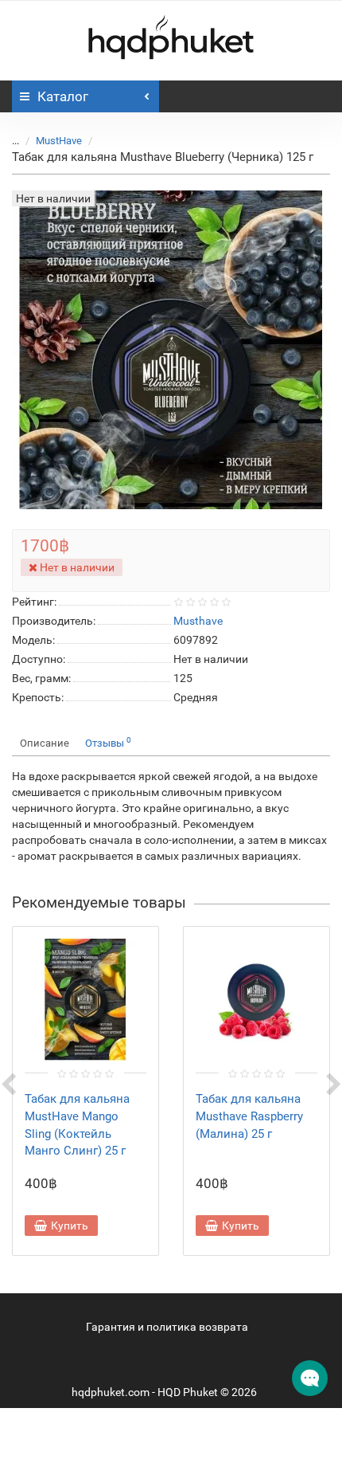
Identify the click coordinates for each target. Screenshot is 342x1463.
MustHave (59, 141)
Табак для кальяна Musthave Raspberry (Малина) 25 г (249, 1116)
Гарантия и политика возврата (167, 1326)
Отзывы (108, 742)
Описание (44, 743)
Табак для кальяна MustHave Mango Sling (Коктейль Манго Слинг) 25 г (77, 1125)
